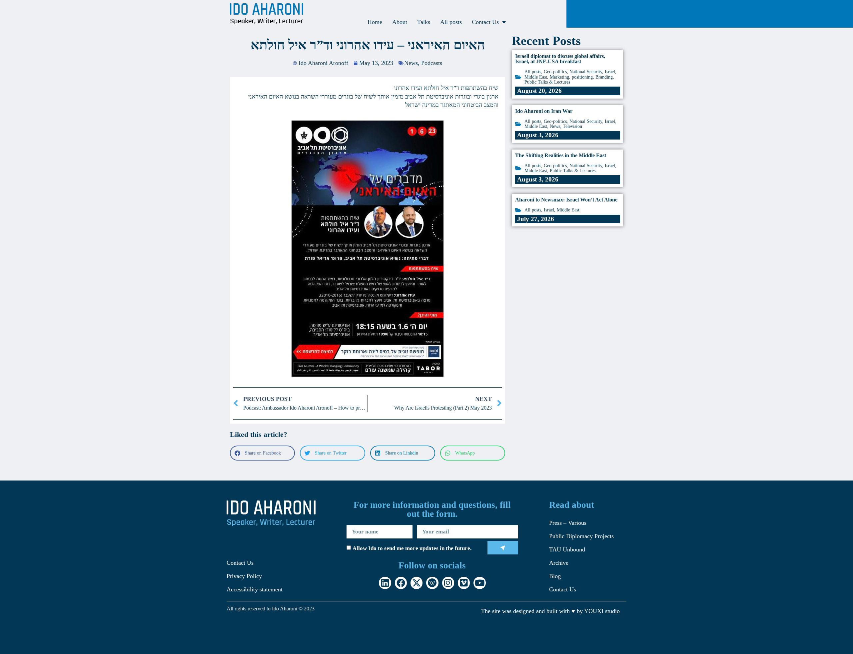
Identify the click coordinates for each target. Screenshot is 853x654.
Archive (558, 562)
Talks (423, 22)
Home (375, 22)
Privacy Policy (244, 576)
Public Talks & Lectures (547, 82)
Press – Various (567, 522)
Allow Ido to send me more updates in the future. (412, 548)
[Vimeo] (464, 583)
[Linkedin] (385, 583)
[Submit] (502, 547)
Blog (555, 576)
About (399, 22)
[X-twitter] (417, 583)
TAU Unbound (567, 549)
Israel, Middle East (561, 209)
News (411, 63)
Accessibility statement (255, 589)
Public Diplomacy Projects (581, 536)
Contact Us (485, 22)
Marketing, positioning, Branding (581, 77)
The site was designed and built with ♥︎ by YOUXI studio (550, 611)
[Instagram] (448, 583)
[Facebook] (401, 583)
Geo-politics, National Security (573, 71)
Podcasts (431, 63)
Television (572, 126)
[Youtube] (479, 583)
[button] (262, 453)
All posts (451, 22)
